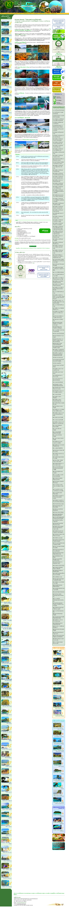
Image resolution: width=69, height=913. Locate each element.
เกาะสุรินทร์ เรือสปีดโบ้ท (58, 448)
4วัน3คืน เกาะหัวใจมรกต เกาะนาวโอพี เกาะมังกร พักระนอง (58, 251)
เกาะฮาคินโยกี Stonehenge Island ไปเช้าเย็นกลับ (58, 600)
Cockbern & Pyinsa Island (58, 565)
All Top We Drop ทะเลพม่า (58, 503)
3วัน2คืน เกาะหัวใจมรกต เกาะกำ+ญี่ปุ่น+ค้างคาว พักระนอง (58, 167)
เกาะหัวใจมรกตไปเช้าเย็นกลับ (58, 110)
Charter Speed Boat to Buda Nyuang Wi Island (58, 515)
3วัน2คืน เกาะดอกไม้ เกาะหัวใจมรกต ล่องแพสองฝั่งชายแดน (58, 497)
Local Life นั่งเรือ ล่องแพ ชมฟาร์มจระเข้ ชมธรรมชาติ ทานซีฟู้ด (58, 468)
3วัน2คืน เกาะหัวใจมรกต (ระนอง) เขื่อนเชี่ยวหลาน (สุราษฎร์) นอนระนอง (58, 232)
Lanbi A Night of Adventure (58, 591)
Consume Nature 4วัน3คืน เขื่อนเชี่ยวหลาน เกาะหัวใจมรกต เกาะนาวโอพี (58, 261)
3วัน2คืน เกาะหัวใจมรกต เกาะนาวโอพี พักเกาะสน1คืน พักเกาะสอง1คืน (58, 200)
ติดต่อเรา (49, 13)
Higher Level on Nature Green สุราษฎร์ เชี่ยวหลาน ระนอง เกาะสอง (58, 527)
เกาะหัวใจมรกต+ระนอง (43, 13)
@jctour (59, 100)
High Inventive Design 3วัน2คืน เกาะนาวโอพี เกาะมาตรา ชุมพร (57, 323)
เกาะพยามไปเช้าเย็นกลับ (58, 382)
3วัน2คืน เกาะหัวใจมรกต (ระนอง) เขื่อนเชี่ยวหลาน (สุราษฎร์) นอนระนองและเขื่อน (58, 228)
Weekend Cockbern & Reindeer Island (58, 571)
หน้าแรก (2, 13)
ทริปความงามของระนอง (58, 357)
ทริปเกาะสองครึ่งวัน (57, 363)
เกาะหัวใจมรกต (7, 13)
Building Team (54, 13)
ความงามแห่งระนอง (14, 13)
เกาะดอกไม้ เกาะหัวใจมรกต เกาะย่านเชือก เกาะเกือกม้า (58, 486)
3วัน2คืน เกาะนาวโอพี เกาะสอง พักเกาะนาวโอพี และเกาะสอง (58, 313)
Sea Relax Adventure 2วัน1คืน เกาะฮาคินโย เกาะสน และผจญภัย (58, 604)
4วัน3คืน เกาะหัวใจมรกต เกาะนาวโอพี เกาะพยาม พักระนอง (58, 247)
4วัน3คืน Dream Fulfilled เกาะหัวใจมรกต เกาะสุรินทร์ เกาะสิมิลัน (58, 269)
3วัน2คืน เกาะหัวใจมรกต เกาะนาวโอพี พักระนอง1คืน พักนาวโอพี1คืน (58, 191)
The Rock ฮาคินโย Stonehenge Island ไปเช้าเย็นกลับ (58, 595)
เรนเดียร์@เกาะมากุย (57, 576)
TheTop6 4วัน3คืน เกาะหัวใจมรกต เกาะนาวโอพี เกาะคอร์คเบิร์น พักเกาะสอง (58, 256)
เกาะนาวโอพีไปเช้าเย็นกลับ (58, 272)
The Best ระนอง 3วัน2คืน (58, 417)
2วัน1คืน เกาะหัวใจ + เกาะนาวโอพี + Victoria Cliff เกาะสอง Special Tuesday (58, 301)
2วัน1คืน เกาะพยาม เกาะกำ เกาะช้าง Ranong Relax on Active (58, 414)
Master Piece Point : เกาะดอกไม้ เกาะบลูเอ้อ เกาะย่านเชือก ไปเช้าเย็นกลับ (58, 340)
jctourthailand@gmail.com (21, 902)
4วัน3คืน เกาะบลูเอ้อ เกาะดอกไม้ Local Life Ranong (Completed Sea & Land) (58, 354)
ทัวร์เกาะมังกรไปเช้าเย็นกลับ (58, 333)
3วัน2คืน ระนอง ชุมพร (57, 537)
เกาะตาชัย (47, 893)
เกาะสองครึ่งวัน (35, 13)
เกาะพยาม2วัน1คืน (57, 394)
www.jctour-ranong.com (21, 903)
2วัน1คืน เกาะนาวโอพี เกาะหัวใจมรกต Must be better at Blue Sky (58, 288)
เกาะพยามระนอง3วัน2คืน (58, 419)
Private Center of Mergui (58, 512)
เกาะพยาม (20, 13)
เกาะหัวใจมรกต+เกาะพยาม (27, 13)
